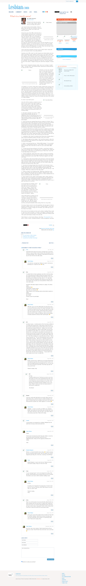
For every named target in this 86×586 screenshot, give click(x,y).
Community (19, 12)
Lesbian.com (19, 6)
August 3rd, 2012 (50, 261)
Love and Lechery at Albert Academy (29, 235)
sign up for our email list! (64, 12)
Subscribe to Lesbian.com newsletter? (29, 561)
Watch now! (66, 28)
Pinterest (47, 11)
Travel (35, 12)
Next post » (51, 243)
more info (60, 43)
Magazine (11, 12)
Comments (51, 225)
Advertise (64, 579)
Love (30, 12)
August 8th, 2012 (50, 272)
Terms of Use (64, 583)
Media (63, 578)
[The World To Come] (61, 81)
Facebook (43, 11)
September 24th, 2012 (49, 526)
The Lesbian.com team (66, 576)
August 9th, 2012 (50, 450)
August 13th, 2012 (50, 374)
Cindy (29, 460)
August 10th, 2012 (50, 471)
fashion (51, 228)
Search (77, 1)
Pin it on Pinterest (28, 225)
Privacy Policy (65, 581)
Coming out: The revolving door (29, 236)
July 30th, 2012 (50, 249)
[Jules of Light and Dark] (61, 86)
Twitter (44, 11)
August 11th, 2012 (50, 481)
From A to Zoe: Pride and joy (69, 75)
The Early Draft (30, 19)
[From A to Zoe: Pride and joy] (61, 76)
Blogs (42, 228)
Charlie (27, 420)
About (63, 573)
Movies (25, 12)
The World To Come (62, 22)
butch (44, 228)
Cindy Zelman (47, 228)
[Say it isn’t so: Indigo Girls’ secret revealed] (61, 70)
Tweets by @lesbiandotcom (67, 59)
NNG (27, 249)
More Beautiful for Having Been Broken (74, 39)
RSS (45, 11)
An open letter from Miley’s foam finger (30, 237)
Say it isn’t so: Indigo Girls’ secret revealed (69, 70)
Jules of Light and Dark (60, 41)
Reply (52, 258)
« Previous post (24, 243)
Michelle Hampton (29, 450)
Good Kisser (67, 40)
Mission (63, 575)
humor (53, 228)
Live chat (75, 12)
